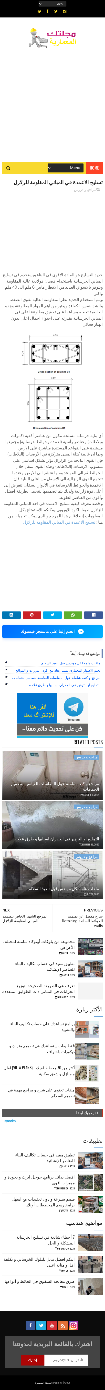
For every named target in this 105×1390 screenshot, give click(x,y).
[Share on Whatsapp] (73, 615)
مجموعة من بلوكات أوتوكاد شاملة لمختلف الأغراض (39, 944)
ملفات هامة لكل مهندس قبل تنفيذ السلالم (70, 663)
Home (94, 168)
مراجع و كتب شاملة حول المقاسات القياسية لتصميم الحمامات (56, 678)
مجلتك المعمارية (43, 1382)
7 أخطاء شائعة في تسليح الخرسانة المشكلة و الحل (45, 1240)
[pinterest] (39, 11)
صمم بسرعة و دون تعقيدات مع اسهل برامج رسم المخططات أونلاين (43, 1202)
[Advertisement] (52, 102)
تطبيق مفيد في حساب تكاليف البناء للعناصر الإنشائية (45, 966)
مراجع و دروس (85, 189)
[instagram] (65, 11)
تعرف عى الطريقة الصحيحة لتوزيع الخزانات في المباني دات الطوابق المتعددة (38, 988)
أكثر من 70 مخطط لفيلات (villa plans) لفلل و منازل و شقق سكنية (39, 1070)
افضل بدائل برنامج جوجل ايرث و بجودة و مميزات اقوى (40, 1180)
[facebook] (47, 11)
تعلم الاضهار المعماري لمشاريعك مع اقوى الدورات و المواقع (58, 670)
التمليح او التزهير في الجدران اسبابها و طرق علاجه (64, 685)
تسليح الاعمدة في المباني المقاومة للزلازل (59, 522)
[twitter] (55, 11)
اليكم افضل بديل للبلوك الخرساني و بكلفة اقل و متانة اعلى (39, 1262)
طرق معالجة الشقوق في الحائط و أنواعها (40, 1281)
